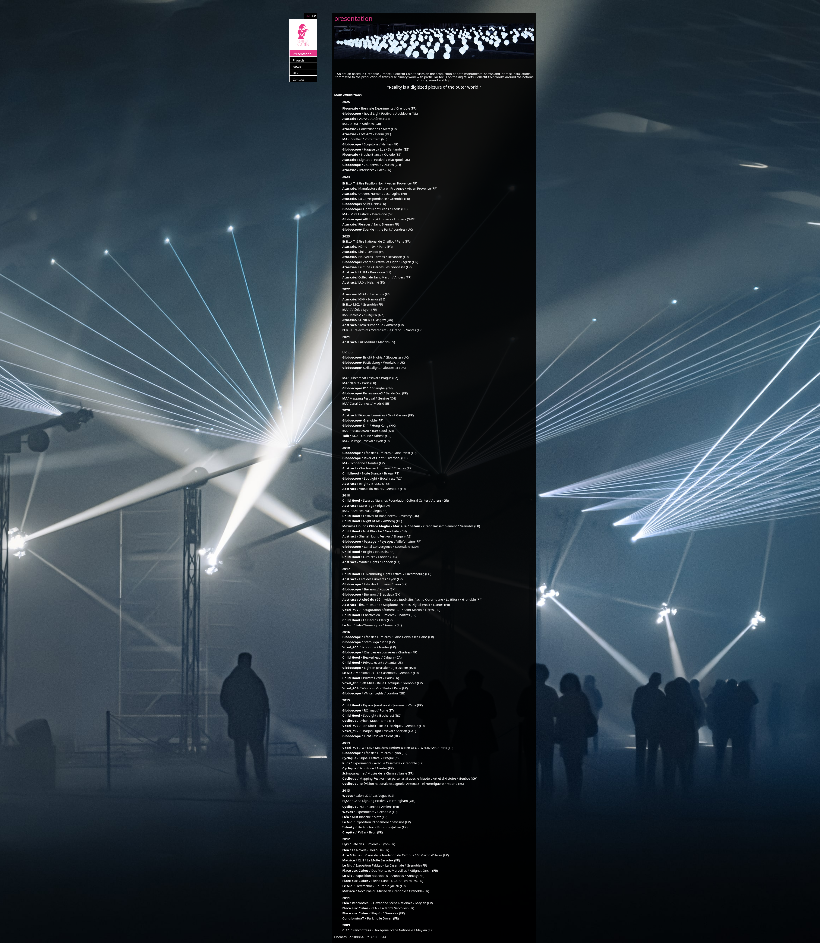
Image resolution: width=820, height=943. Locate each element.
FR (314, 16)
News (297, 66)
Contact (298, 79)
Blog (296, 73)
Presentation (302, 54)
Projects (299, 60)
